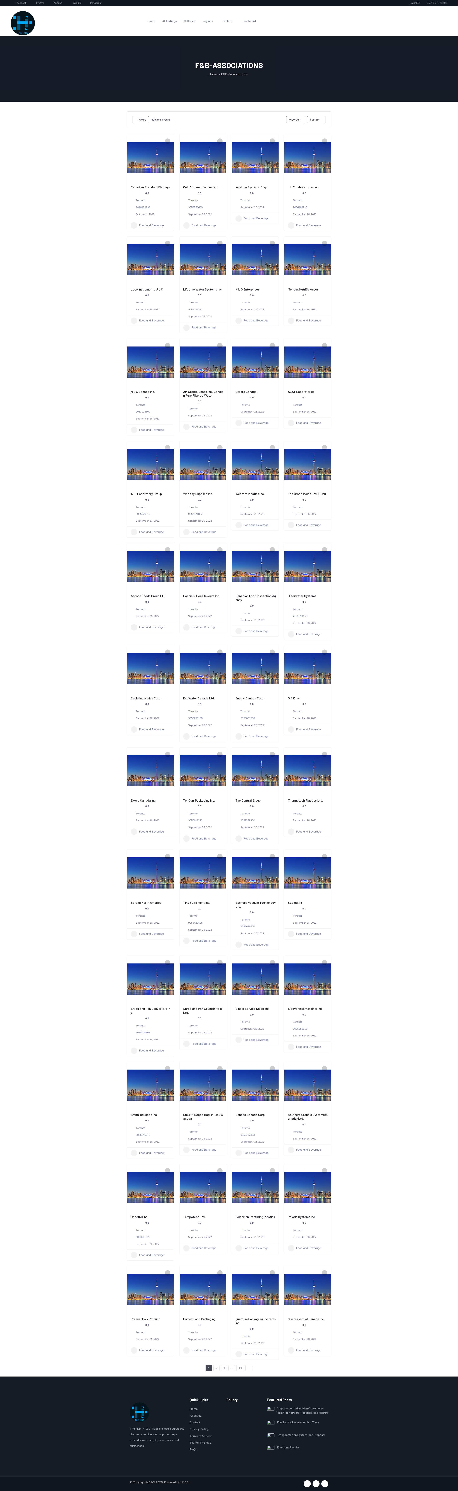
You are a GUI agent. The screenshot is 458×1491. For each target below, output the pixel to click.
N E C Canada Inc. (143, 392)
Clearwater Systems (302, 596)
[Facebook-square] (307, 1483)
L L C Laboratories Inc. (303, 187)
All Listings (169, 21)
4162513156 (300, 616)
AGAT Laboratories (301, 392)
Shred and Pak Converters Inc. (150, 1010)
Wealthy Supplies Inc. (198, 494)
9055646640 (143, 1134)
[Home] (23, 23)
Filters (142, 119)
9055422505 (195, 922)
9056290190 (195, 718)
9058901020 (143, 1237)
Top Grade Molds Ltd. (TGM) (307, 494)
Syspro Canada (246, 392)
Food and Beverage (151, 225)
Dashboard (249, 21)
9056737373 (247, 1134)
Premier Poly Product (145, 1319)
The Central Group (248, 800)
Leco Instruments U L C (147, 289)
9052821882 (195, 514)
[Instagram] (324, 1483)
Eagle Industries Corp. (146, 698)
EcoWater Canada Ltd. (199, 698)
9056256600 (195, 207)
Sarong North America (146, 902)
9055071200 (247, 718)
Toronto (140, 200)
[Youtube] (316, 1483)
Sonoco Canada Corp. (250, 1115)
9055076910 (143, 514)
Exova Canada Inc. (143, 800)
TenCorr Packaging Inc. (199, 800)
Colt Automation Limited (200, 187)
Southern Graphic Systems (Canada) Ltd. (308, 1117)
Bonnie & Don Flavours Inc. (201, 596)
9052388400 (247, 820)
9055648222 (195, 820)
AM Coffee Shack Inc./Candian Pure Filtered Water (203, 393)
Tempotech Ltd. (194, 1217)
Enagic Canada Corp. (249, 698)
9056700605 (143, 1032)
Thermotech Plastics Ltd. (305, 800)
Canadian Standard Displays (150, 187)
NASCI (185, 1482)
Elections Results (288, 1447)
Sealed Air (295, 902)
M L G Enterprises (247, 289)
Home (151, 21)
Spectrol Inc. (139, 1217)
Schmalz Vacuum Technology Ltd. (255, 904)
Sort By (315, 119)
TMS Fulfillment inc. (196, 902)
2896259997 (143, 207)
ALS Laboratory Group (146, 494)
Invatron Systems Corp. (251, 187)
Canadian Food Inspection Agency (255, 598)
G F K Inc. (294, 698)
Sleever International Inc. (305, 1009)
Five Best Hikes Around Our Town (298, 1422)
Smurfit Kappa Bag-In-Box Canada (203, 1117)
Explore (227, 21)
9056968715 (300, 207)
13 (240, 1368)
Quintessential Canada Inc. (306, 1319)
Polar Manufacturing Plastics (255, 1217)
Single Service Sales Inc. (252, 1009)
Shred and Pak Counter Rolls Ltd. (203, 1010)
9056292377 (195, 309)
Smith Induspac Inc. (144, 1115)
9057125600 (143, 411)
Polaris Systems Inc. (302, 1217)
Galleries (189, 21)
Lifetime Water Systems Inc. (202, 289)
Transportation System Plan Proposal (301, 1434)
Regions (208, 21)
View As (294, 119)
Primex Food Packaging (199, 1319)
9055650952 (300, 1028)
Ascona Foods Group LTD (148, 596)
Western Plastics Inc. (249, 494)
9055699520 (247, 926)
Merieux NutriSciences (303, 289)
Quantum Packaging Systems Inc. (255, 1321)
